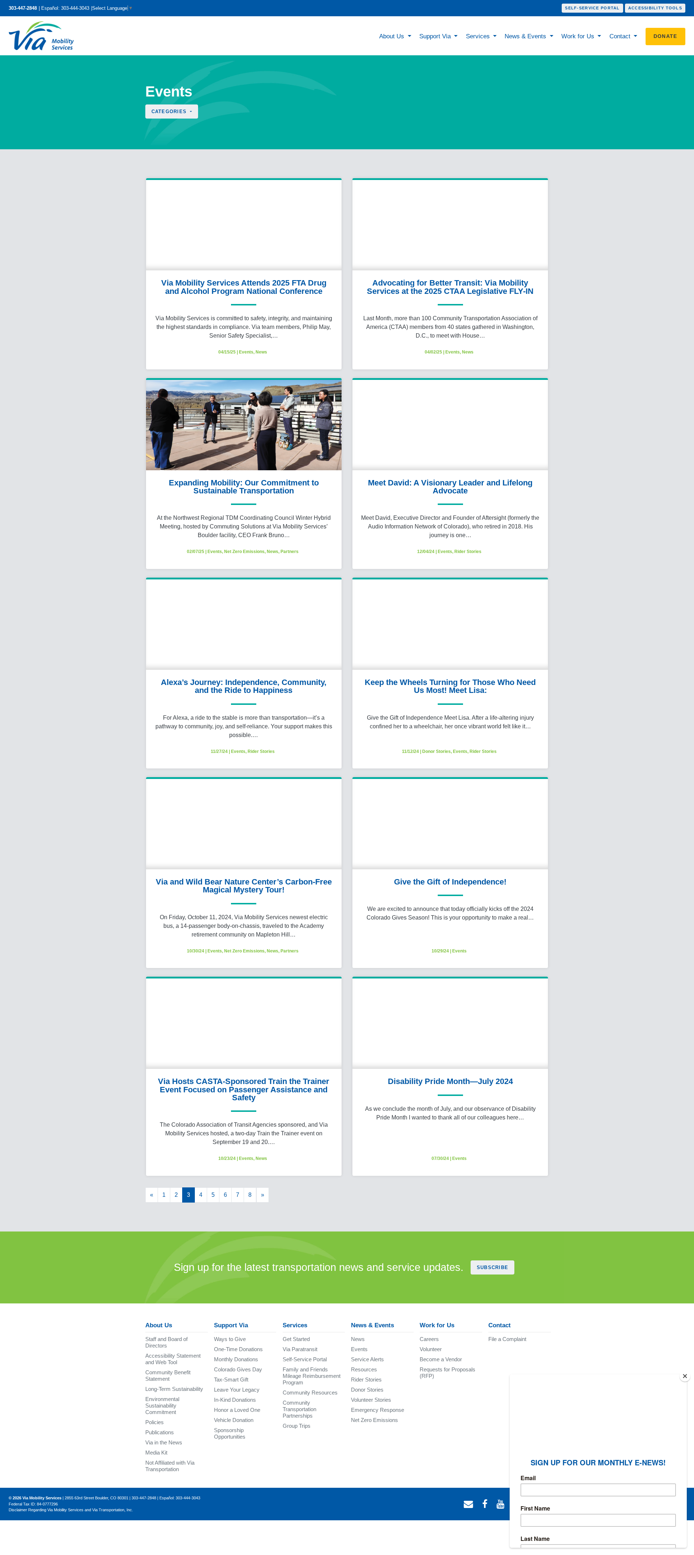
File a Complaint (507, 1339)
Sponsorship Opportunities (229, 1433)
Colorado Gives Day (238, 1369)
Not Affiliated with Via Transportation (169, 1466)
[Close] (685, 1376)
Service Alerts (367, 1359)
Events (246, 352)
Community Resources (310, 1392)
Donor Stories (436, 751)
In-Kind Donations (235, 1400)
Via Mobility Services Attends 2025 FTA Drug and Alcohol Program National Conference (243, 286)
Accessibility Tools (655, 8)
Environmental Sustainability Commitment (162, 1405)
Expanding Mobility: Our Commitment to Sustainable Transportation (244, 486)
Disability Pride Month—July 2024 (450, 1081)
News (261, 352)
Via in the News (163, 1442)
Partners (289, 551)
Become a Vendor (441, 1359)
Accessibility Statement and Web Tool (173, 1359)
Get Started (296, 1339)
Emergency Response (377, 1410)
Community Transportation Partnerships (299, 1409)
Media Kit (156, 1452)
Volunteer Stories (371, 1400)
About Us (392, 36)
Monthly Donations (236, 1359)
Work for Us (578, 36)
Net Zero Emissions (244, 551)
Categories (170, 111)
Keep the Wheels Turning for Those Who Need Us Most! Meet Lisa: (450, 686)
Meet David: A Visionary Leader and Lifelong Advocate (450, 486)
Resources (364, 1369)
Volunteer (431, 1349)
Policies (154, 1422)
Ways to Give (230, 1339)
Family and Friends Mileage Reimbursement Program (311, 1375)
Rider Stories (467, 551)
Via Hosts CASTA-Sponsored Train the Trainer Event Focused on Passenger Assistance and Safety (243, 1089)
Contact (620, 36)
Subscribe (493, 1267)
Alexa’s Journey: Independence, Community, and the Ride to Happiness (243, 686)
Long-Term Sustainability (174, 1389)
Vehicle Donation (233, 1420)
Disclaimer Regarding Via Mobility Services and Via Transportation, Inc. (71, 1510)
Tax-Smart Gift (231, 1379)
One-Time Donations (238, 1349)
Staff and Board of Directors (166, 1342)
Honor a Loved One (237, 1410)
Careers (429, 1339)
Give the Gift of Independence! (450, 881)
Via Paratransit (300, 1349)
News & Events (526, 36)
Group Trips (296, 1426)
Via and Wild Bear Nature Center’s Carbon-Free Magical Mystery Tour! (244, 885)
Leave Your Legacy (237, 1390)
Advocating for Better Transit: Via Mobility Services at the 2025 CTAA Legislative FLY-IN (450, 286)
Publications (159, 1432)
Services (479, 36)
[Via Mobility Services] (43, 35)
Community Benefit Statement (167, 1375)
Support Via (436, 36)
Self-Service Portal (592, 8)
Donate (665, 36)
